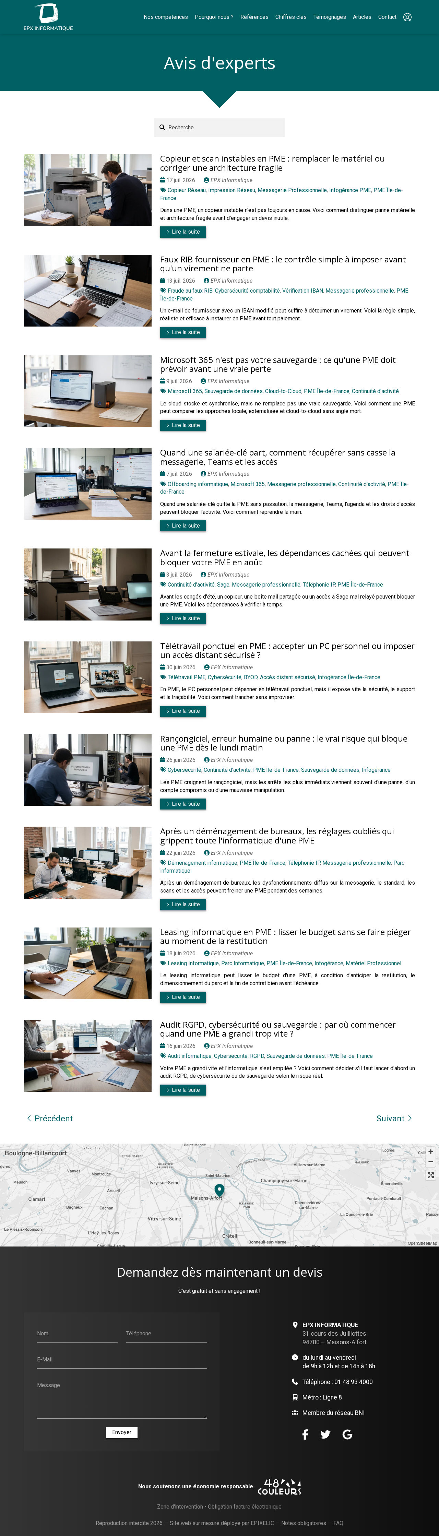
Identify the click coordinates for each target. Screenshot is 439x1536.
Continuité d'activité (375, 391)
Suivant (390, 1118)
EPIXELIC (262, 1523)
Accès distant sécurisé (287, 677)
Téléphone (138, 1333)
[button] (219, 1189)
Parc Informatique (242, 963)
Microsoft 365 (185, 391)
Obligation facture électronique (245, 1506)
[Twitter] (325, 1434)
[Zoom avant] (431, 1152)
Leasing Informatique (193, 963)
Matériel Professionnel (373, 963)
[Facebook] (305, 1434)
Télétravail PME (186, 677)
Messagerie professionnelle (359, 290)
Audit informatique (190, 1056)
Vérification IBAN (302, 290)
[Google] (347, 1434)
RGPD (257, 1056)
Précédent (54, 1118)
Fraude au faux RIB (190, 290)
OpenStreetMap (422, 1243)
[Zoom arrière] (431, 1162)
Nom (42, 1333)
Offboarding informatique (198, 484)
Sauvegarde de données (233, 391)
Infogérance (376, 770)
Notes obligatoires (303, 1523)
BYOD (251, 677)
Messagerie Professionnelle (292, 190)
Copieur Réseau (187, 190)
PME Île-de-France (326, 391)
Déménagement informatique (202, 863)
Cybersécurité (224, 677)
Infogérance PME (350, 190)
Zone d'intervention (180, 1506)
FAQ (338, 1523)
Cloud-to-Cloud (283, 391)
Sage (223, 584)
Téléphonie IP (319, 584)
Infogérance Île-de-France (349, 677)
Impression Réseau (231, 190)
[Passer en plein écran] (431, 1175)
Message (48, 1385)
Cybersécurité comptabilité (247, 290)
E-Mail (44, 1359)
